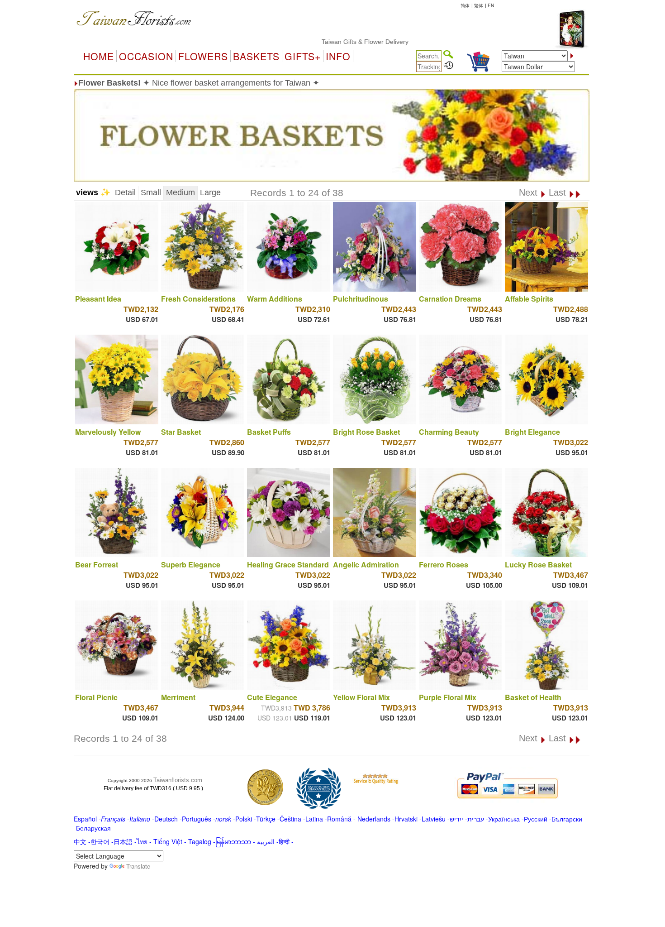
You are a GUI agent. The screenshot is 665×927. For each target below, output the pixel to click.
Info (338, 56)
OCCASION (146, 56)
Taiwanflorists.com (177, 780)
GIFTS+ (303, 56)
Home (98, 56)
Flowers (203, 56)
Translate (138, 866)
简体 (465, 5)
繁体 (478, 5)
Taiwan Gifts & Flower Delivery (340, 41)
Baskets (256, 56)
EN (491, 5)
